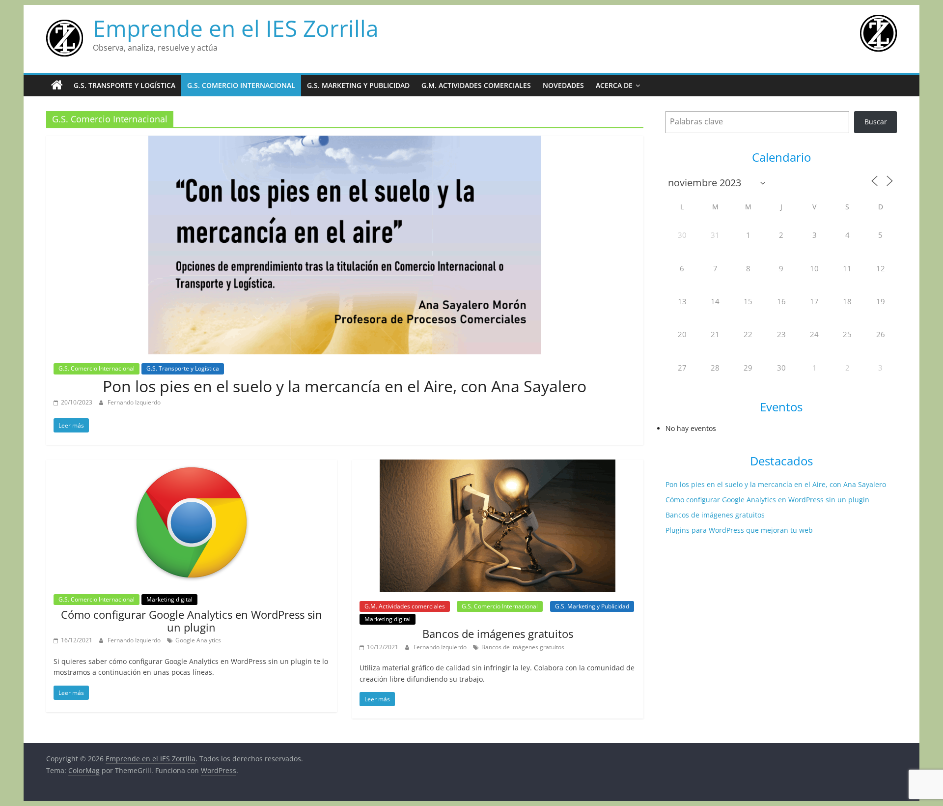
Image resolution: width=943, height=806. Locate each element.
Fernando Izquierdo (134, 402)
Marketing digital (169, 599)
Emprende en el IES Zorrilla (236, 28)
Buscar (875, 121)
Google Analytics (198, 640)
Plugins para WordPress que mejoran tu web (739, 530)
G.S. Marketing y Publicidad (358, 85)
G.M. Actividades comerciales (476, 85)
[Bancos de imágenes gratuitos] (497, 465)
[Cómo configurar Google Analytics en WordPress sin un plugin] (191, 465)
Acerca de (614, 85)
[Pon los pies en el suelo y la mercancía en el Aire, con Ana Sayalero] (344, 141)
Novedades (563, 85)
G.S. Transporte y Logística (124, 85)
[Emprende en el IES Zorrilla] (57, 85)
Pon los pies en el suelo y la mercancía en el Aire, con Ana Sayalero (344, 386)
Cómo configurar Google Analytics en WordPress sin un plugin (191, 620)
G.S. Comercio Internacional (241, 85)
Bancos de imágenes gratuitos (497, 633)
